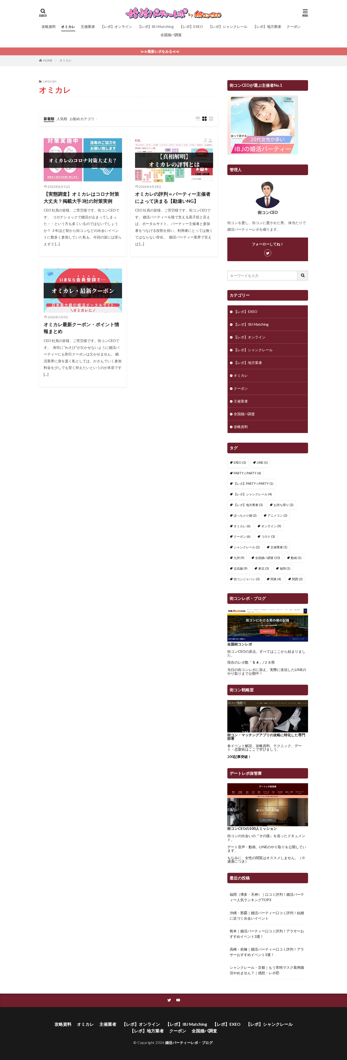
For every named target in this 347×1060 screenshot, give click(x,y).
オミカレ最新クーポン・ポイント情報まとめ (81, 327)
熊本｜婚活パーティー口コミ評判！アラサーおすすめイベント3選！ (267, 934)
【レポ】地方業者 (267, 26)
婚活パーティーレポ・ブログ (189, 1042)
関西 (297, 579)
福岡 (285, 568)
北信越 (240, 568)
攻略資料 (49, 26)
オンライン (271, 526)
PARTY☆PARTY (247, 473)
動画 (296, 558)
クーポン (294, 26)
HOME (47, 60)
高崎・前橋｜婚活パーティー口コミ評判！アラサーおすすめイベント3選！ (267, 952)
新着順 (49, 119)
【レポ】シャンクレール (227, 26)
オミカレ (68, 26)
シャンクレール (247, 547)
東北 (263, 568)
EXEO (240, 462)
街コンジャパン (247, 579)
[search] (303, 276)
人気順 (62, 119)
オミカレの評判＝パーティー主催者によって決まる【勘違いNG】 (173, 197)
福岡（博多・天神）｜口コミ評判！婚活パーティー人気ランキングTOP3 (267, 897)
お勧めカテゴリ (82, 119)
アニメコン (277, 515)
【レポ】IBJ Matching (156, 26)
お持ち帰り (283, 505)
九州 (239, 558)
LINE (262, 462)
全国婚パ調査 (171, 35)
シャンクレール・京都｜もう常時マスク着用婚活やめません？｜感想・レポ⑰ (267, 970)
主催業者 (88, 26)
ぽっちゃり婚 (245, 515)
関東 (276, 579)
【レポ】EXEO (191, 26)
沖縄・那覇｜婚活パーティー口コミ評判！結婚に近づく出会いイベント (267, 915)
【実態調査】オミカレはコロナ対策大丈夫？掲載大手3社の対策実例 (81, 197)
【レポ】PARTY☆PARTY (253, 483)
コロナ (268, 536)
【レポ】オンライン (116, 26)
